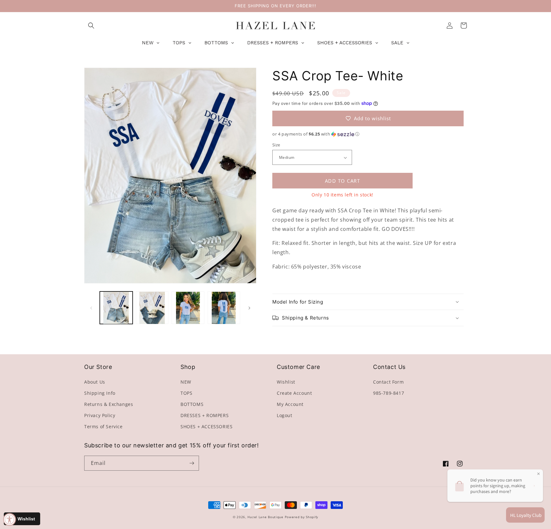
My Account (290, 404)
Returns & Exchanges (108, 404)
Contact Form (388, 382)
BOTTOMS (191, 404)
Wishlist (286, 382)
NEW (185, 382)
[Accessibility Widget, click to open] (9, 519)
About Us (94, 382)
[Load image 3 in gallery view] (188, 307)
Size (276, 145)
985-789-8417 (388, 393)
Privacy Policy (99, 415)
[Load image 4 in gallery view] (224, 307)
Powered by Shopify (302, 517)
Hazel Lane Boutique (265, 517)
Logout (284, 415)
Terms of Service (103, 426)
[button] (91, 25)
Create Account (294, 393)
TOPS (186, 393)
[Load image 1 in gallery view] (116, 307)
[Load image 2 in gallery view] (152, 307)
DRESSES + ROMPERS (204, 415)
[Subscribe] (192, 463)
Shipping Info (99, 393)
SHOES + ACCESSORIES (206, 426)
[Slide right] (249, 308)
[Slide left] (91, 308)
